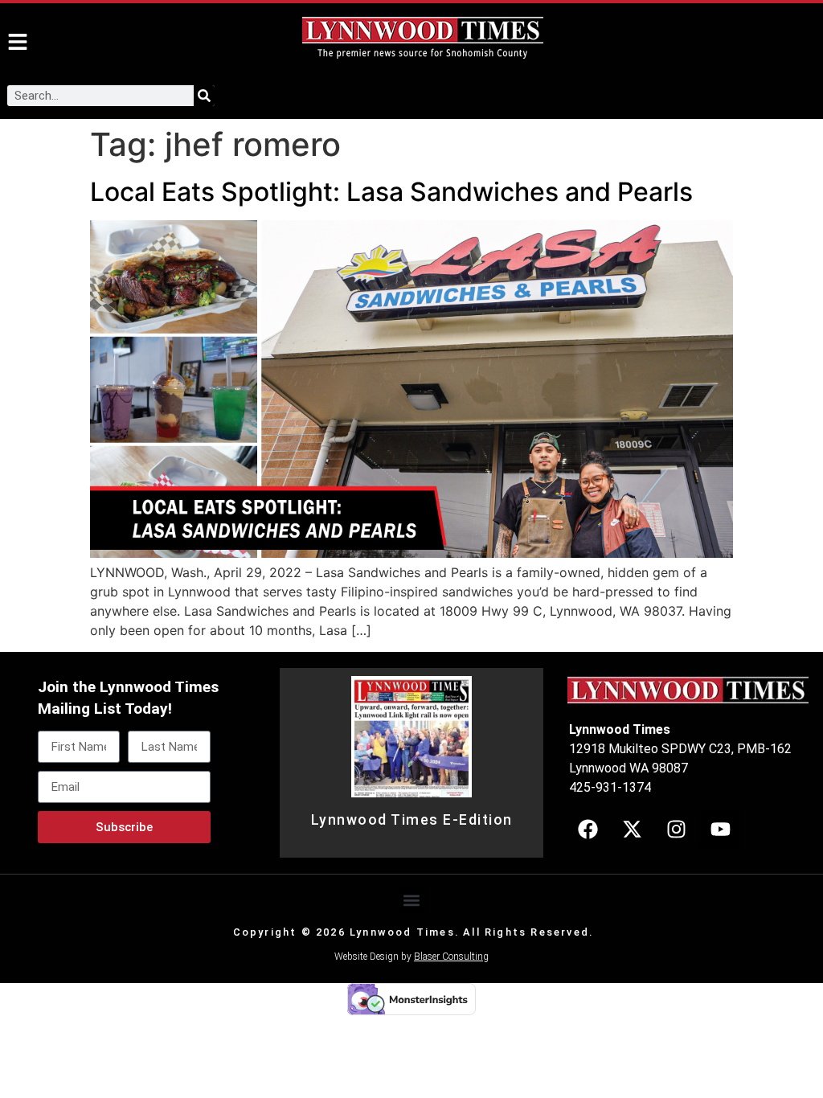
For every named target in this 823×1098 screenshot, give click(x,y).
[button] (412, 900)
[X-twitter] (632, 829)
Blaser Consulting (451, 956)
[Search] (204, 95)
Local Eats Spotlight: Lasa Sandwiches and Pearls (391, 191)
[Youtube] (720, 829)
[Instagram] (676, 829)
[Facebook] (587, 829)
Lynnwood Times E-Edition (412, 820)
